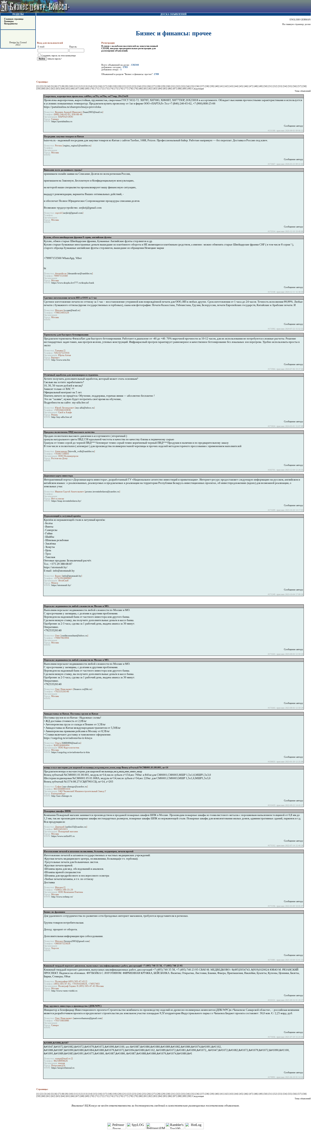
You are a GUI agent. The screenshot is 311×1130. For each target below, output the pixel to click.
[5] (52, 86)
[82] (150, 88)
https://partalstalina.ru (61, 121)
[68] (82, 88)
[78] (131, 88)
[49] (261, 86)
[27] (153, 86)
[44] (236, 86)
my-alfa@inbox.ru (85, 408)
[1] (38, 86)
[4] (49, 86)
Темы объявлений (303, 91)
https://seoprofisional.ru (62, 1068)
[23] (134, 86)
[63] (58, 88)
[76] (121, 88)
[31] (173, 86)
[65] (68, 88)
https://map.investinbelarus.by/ (66, 501)
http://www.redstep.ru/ (62, 897)
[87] (175, 88)
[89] (184, 88)
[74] (111, 88)
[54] (285, 86)
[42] (226, 86)
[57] (299, 86)
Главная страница (13, 19)
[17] (105, 86)
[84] (160, 88)
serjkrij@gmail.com (73, 213)
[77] (126, 88)
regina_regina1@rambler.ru (77, 145)
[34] (188, 86)
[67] (77, 88)
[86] (170, 88)
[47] (251, 86)
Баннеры (9, 21)
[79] (136, 88)
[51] (270, 86)
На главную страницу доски (296, 24)
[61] (48, 88)
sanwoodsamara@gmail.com (88, 1018)
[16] (100, 86)
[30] (168, 86)
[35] (192, 86)
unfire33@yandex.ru (76, 827)
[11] (76, 86)
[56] (295, 86)
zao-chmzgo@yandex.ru (75, 786)
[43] (231, 86)
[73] (107, 88)
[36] (197, 86)
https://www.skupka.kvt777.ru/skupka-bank (72, 283)
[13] (85, 86)
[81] (145, 88)
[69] (87, 88)
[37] (202, 86)
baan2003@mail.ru (93, 112)
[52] (275, 86)
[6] (56, 86)
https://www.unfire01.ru (63, 836)
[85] (165, 88)
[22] (129, 86)
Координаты (11, 23)
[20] (119, 86)
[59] (38, 88)
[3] (45, 86)
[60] (43, 88)
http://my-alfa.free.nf (61, 417)
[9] (67, 86)
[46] (246, 86)
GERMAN (305, 19)
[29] (163, 86)
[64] (63, 88)
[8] (63, 86)
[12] (80, 86)
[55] (290, 86)
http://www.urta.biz (60, 360)
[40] (217, 86)
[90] (189, 88)
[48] (256, 86)
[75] (116, 88)
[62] (53, 88)
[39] (212, 86)
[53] (280, 86)
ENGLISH (295, 19)
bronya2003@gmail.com (77, 941)
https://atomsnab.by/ (61, 585)
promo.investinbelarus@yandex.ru (102, 491)
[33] (183, 86)
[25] (144, 86)
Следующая (198, 88)
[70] (92, 88)
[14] (90, 86)
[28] (158, 86)
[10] (71, 86)
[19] (115, 86)
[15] (95, 86)
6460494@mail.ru (71, 743)
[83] (155, 88)
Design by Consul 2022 (18, 43)
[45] (241, 86)
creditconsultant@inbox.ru (74, 635)
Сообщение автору (293, 126)
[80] (141, 88)
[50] (265, 86)
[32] (178, 86)
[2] (42, 86)
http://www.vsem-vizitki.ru (64, 991)
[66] (72, 88)
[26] (149, 86)
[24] (139, 86)
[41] (222, 86)
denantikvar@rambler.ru (80, 273)
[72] (102, 88)
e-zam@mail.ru (72, 310)
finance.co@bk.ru (82, 689)
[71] (97, 88)
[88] (180, 88)
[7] (60, 86)
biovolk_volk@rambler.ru (81, 451)
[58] (304, 86)
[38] (207, 86)
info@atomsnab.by (72, 576)
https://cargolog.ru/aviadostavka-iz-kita (70, 752)
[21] (124, 86)
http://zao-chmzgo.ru (61, 796)
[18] (110, 86)
